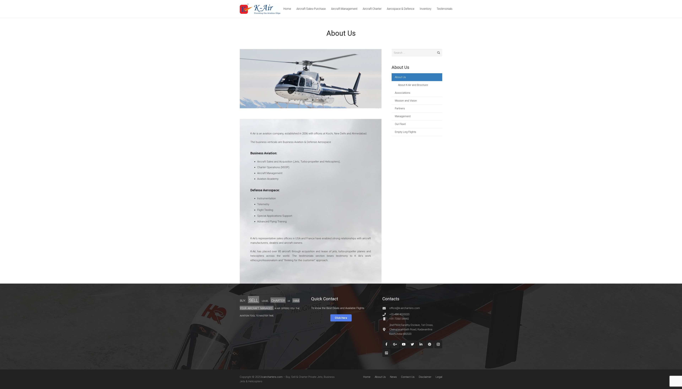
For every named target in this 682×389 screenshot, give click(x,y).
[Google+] (395, 344)
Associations (402, 92)
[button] (310, 269)
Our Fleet (400, 124)
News (393, 377)
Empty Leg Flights (405, 132)
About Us (400, 77)
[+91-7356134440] (385, 318)
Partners (400, 108)
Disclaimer (425, 377)
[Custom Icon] (386, 353)
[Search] (438, 53)
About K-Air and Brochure (413, 85)
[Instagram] (438, 344)
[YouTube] (404, 344)
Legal (439, 377)
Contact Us (408, 377)
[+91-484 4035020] (385, 314)
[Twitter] (412, 344)
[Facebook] (386, 344)
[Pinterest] (430, 344)
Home (366, 377)
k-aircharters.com (272, 377)
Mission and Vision (406, 100)
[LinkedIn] (421, 344)
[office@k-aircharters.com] (385, 308)
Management (403, 116)
